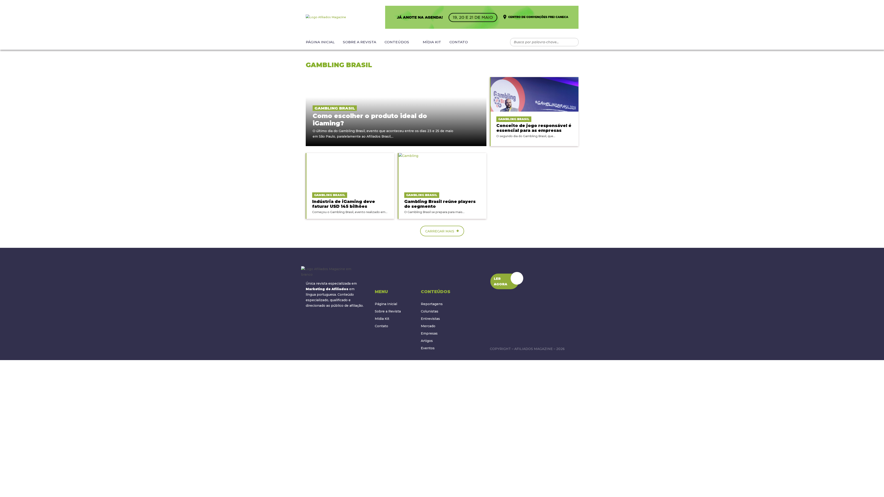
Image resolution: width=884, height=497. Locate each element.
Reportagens (432, 304)
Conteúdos (396, 42)
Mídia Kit (432, 42)
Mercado (428, 326)
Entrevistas (430, 319)
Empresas (429, 333)
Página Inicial (320, 42)
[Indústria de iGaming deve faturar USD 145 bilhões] (350, 170)
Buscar (572, 42)
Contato (458, 42)
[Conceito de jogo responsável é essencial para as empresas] (535, 94)
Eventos (428, 348)
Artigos (427, 341)
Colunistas (429, 311)
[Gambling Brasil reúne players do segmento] (442, 170)
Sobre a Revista (359, 42)
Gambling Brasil (334, 108)
